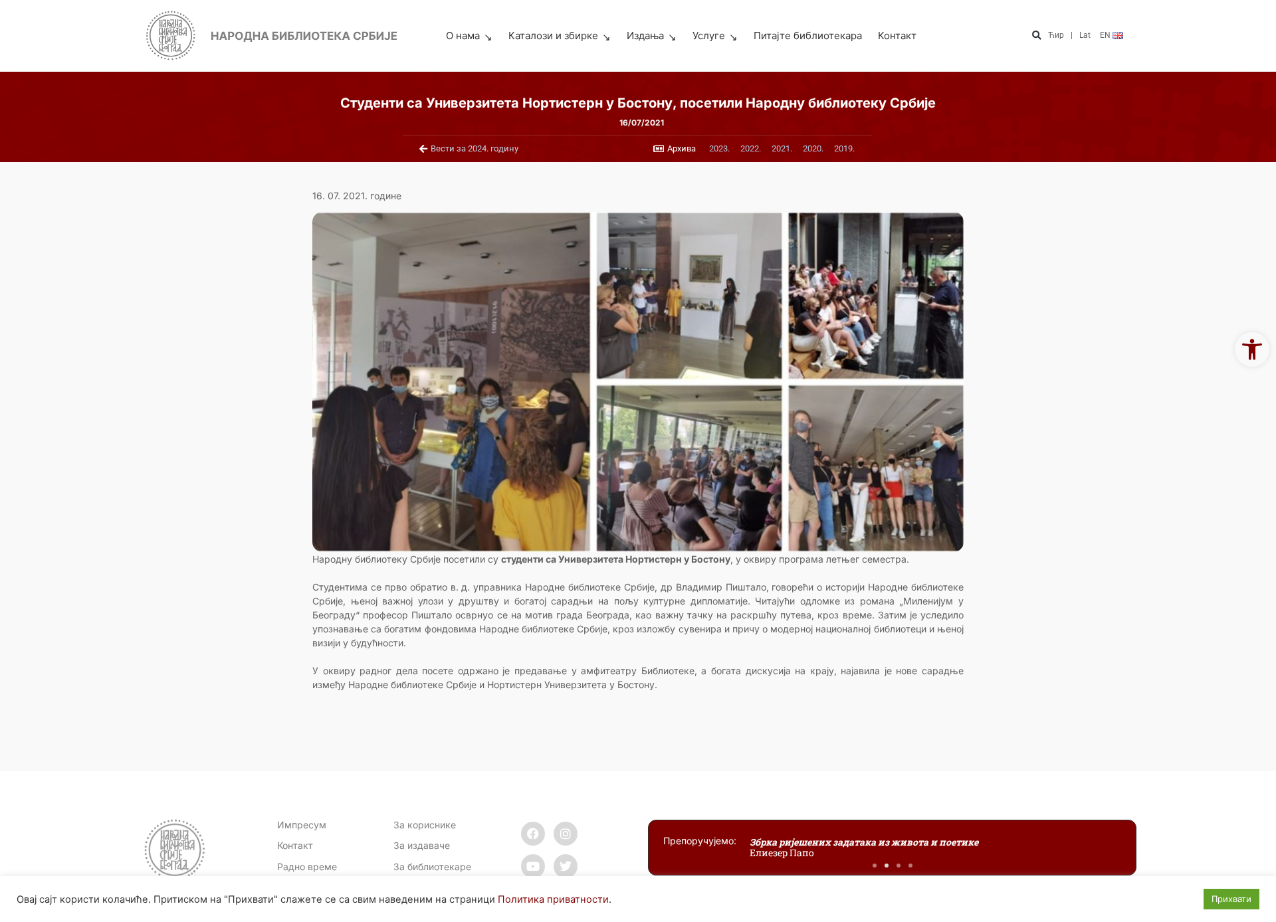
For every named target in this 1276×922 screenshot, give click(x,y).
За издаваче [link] (421, 845)
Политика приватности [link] (553, 899)
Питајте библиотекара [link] (808, 35)
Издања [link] (645, 35)
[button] (1036, 36)
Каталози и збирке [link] (553, 35)
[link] (1252, 349)
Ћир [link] (1056, 35)
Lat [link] (1085, 35)
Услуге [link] (708, 35)
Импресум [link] (301, 824)
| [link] (1072, 35)
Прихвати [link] (1231, 898)
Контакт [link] (897, 35)
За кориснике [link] (424, 824)
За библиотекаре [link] (432, 866)
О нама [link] (463, 35)
